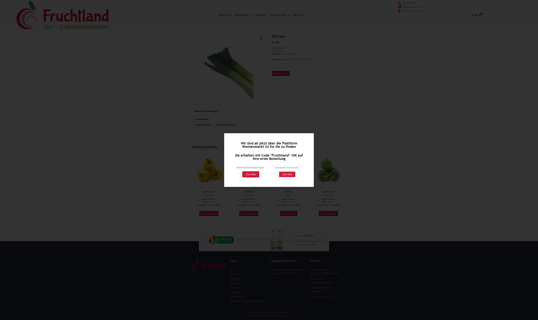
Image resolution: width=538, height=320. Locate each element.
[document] (269, 160)
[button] (251, 174)
